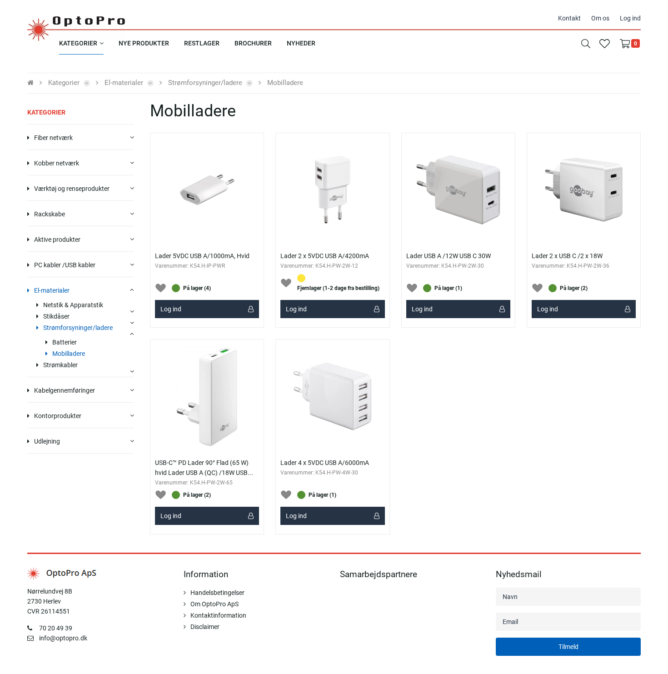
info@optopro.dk (63, 638)
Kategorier (46, 112)
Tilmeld (568, 646)
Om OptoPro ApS (214, 604)
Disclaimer (204, 626)
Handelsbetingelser (217, 592)
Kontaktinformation (218, 615)
